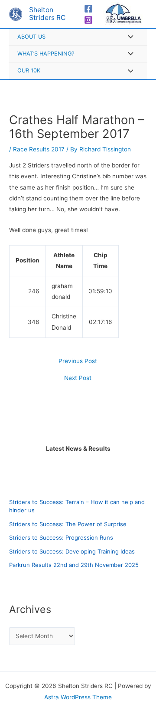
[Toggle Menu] (128, 37)
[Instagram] (88, 20)
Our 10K (28, 70)
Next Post (77, 378)
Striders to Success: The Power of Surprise (68, 524)
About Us (31, 36)
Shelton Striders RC (47, 14)
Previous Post (77, 361)
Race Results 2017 (39, 149)
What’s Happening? (45, 53)
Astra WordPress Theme (78, 697)
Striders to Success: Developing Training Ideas (72, 551)
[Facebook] (88, 8)
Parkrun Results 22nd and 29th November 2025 (74, 564)
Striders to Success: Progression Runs (61, 537)
